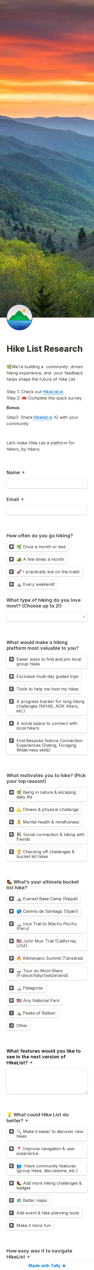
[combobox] (44, 616)
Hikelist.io (42, 417)
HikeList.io (53, 391)
